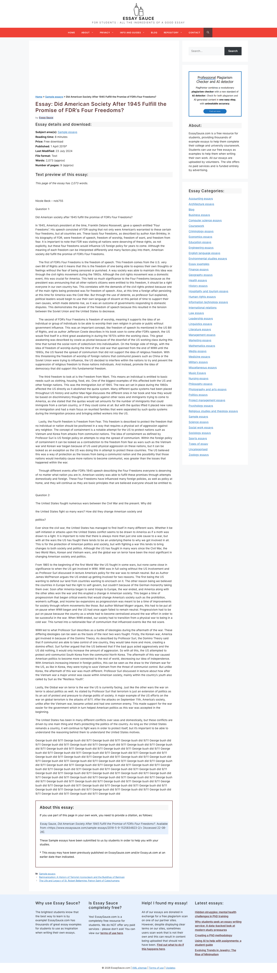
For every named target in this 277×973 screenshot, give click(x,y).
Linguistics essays (200, 324)
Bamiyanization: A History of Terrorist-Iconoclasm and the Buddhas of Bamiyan (82, 877)
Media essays (197, 351)
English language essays (204, 253)
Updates (170, 967)
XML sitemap (139, 967)
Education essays (200, 242)
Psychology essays (201, 405)
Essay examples (199, 264)
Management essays (202, 334)
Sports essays (198, 438)
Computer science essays (205, 220)
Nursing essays (198, 378)
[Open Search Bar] (208, 32)
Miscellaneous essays (203, 367)
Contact (194, 32)
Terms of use (156, 967)
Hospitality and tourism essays (208, 291)
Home (71, 32)
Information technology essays (208, 302)
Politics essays (198, 394)
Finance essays (199, 269)
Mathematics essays (202, 345)
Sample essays (67, 132)
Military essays (198, 362)
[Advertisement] (104, 71)
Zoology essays (199, 454)
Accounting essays (201, 198)
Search (233, 51)
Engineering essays (201, 247)
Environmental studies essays (208, 258)
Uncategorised (198, 449)
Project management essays (207, 400)
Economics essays (200, 236)
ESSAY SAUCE (138, 18)
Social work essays (201, 427)
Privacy (105, 32)
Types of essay (198, 443)
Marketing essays (200, 340)
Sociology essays (200, 433)
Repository (171, 32)
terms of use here (111, 933)
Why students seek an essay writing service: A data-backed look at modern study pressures (218, 925)
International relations (203, 307)
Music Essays (197, 373)
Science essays (199, 422)
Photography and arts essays (208, 389)
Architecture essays (201, 204)
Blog (154, 32)
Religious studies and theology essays (213, 411)
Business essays (199, 215)
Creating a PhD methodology (213, 935)
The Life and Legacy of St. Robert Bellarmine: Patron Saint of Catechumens (79, 880)
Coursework (196, 225)
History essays (198, 285)
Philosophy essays (200, 384)
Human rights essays (202, 296)
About (85, 32)
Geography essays (201, 275)
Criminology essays (201, 231)
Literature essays (200, 329)
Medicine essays (199, 356)
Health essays (198, 280)
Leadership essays (201, 318)
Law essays (196, 313)
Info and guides (130, 32)
